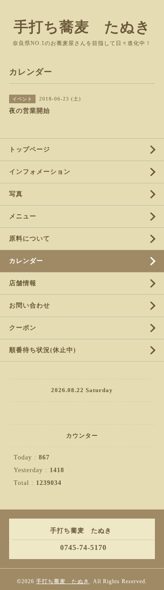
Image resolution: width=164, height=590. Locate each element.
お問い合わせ (29, 305)
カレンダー (26, 260)
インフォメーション (40, 171)
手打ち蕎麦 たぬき (82, 27)
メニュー (22, 216)
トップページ (29, 149)
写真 (16, 194)
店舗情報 (22, 283)
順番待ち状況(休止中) (42, 350)
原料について (29, 238)
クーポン (22, 327)
